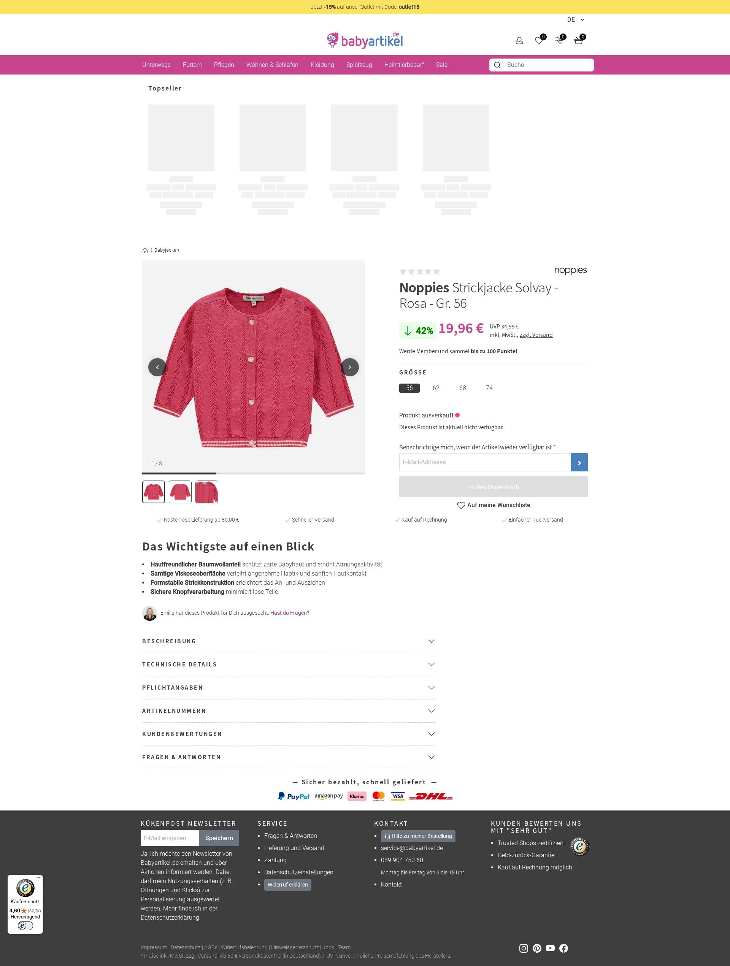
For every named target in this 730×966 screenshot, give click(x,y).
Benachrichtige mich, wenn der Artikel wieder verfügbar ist (475, 447)
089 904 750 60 (402, 860)
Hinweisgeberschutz (295, 947)
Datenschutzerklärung (170, 917)
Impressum (154, 947)
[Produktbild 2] (180, 492)
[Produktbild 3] (206, 492)
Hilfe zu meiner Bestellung (421, 836)
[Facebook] (565, 948)
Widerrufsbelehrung (244, 947)
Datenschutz (186, 947)
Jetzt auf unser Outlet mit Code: (365, 7)
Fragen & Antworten (290, 835)
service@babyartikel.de (412, 848)
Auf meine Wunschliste (498, 505)
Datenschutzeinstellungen (298, 872)
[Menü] (38, 879)
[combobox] (541, 65)
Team (344, 947)
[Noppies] (571, 271)
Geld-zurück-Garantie (526, 855)
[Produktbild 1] (153, 492)
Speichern (219, 838)
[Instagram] (526, 948)
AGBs (210, 947)
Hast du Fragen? (289, 613)
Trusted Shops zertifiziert (531, 843)
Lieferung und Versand (294, 848)
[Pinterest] (539, 948)
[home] (365, 40)
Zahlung (275, 860)
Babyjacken (166, 250)
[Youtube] (552, 948)
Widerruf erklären (288, 885)
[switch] (25, 925)
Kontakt (391, 884)
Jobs (328, 947)
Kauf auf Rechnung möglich (535, 867)
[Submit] (498, 65)
